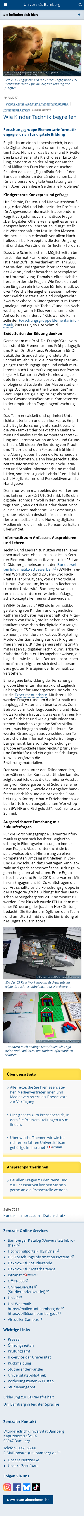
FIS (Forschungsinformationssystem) (39, 1257)
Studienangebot (21, 1387)
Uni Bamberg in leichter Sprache (31, 1404)
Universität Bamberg (42, 4)
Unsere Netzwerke (23, 1460)
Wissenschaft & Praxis (16, 110)
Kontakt (10, 1215)
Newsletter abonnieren (25, 1499)
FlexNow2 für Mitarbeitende (32, 1269)
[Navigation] (6, 5)
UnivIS (13, 1297)
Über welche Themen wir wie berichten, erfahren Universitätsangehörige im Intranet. (38, 1142)
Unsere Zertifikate (23, 1465)
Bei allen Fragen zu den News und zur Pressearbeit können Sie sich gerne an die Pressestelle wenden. (39, 1185)
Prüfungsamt (19, 1351)
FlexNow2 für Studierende (30, 1263)
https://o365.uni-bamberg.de (33, 1313)
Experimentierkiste (31, 694)
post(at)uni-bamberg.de (36, 1452)
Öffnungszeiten (21, 1345)
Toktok (36, 1487)
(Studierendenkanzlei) (26, 1291)
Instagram (7, 1487)
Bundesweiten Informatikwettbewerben (40, 567)
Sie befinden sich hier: (20, 14)
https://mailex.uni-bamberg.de (34, 1308)
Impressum (30, 1215)
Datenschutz (54, 1215)
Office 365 (16, 1281)
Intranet (15, 1275)
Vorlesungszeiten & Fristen (31, 1381)
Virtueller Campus (23, 1319)
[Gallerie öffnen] (41, 50)
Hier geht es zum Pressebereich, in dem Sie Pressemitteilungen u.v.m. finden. (40, 1119)
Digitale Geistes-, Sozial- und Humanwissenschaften (37, 104)
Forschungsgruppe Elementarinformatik (41, 323)
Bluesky (26, 1487)
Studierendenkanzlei (25, 1369)
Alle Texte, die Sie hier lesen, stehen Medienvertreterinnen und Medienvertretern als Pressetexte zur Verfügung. (38, 1094)
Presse (13, 1339)
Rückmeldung (19, 1363)
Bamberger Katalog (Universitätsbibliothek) (41, 1243)
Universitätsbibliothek (27, 1375)
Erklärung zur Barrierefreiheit (28, 1397)
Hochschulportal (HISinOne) (32, 1251)
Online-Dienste (20, 1287)
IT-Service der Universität (29, 1357)
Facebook (17, 1487)
